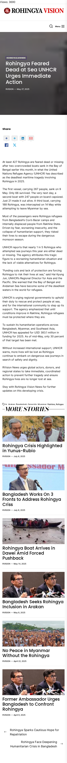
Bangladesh (21, 404)
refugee (60, 404)
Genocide (32, 404)
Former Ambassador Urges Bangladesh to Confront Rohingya (31, 704)
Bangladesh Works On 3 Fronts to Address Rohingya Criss (31, 499)
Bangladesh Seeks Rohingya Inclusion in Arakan (33, 604)
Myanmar (42, 404)
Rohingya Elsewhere (16, 58)
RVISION (9, 89)
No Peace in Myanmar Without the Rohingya (26, 653)
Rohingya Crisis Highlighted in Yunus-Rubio (32, 448)
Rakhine (51, 404)
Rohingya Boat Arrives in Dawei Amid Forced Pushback (28, 553)
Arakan (11, 404)
